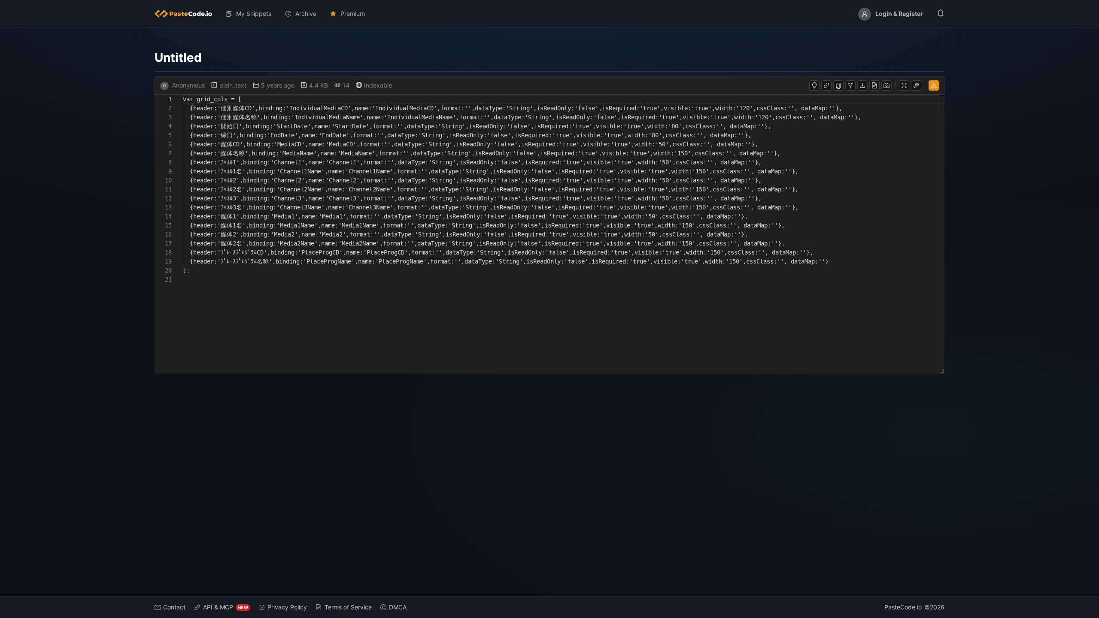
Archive (305, 13)
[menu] (549, 13)
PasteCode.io (903, 607)
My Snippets (253, 13)
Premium (352, 13)
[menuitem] (187, 13)
